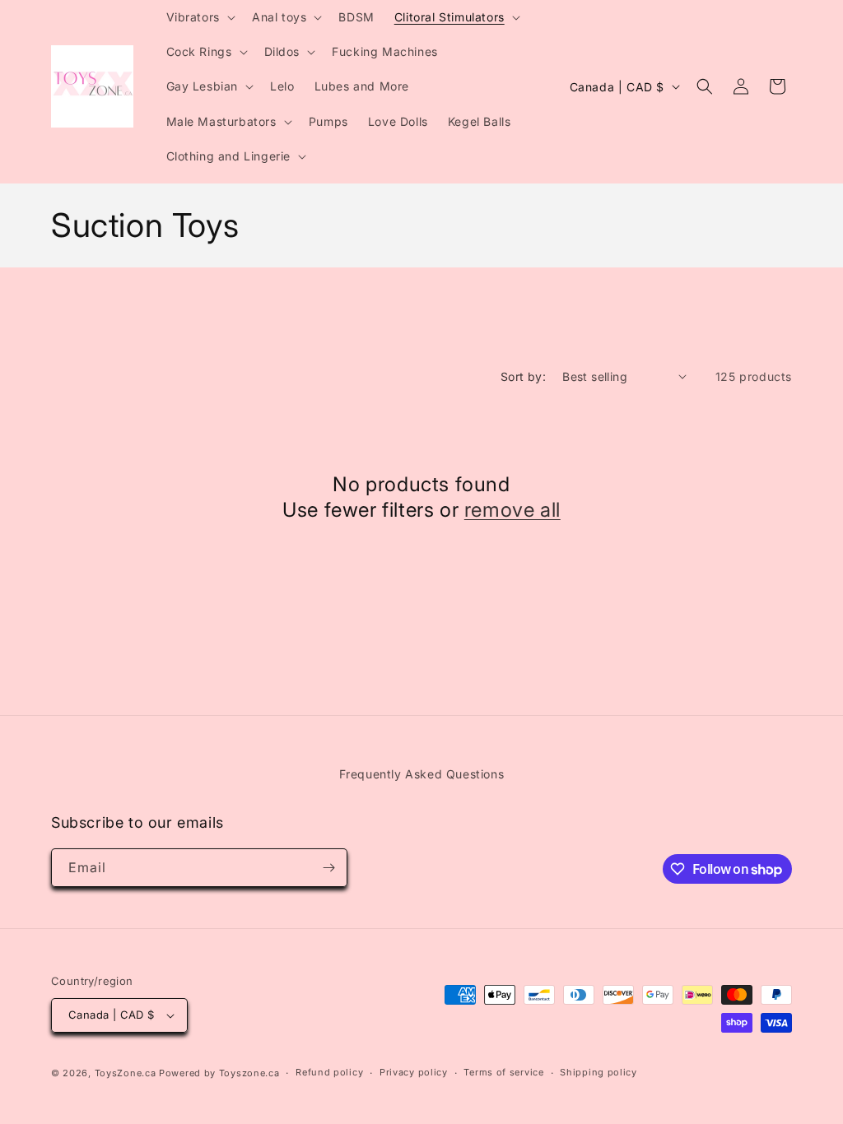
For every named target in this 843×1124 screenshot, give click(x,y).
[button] (199, 17)
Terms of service (503, 1072)
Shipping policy (598, 1072)
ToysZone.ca (125, 1073)
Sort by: (523, 376)
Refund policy (329, 1072)
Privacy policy (414, 1072)
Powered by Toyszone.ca (219, 1073)
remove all (512, 510)
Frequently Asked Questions (422, 774)
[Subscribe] (328, 867)
